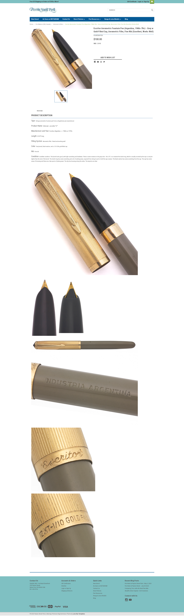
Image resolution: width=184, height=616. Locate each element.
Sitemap (49, 614)
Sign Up (146, 1)
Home (31, 24)
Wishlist (63, 586)
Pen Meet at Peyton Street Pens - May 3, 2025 (138, 583)
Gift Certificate (132, 1)
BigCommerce (62, 614)
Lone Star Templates (79, 614)
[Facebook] (95, 62)
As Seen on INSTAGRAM (51, 19)
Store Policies (79, 19)
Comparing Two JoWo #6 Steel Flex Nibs (136, 588)
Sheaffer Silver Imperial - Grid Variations (136, 591)
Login (139, 1)
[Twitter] (104, 62)
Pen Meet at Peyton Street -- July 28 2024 (137, 586)
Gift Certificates (66, 583)
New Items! (35, 19)
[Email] (98, 62)
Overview (39, 111)
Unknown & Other (58, 24)
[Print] (101, 62)
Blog (126, 19)
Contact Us (66, 19)
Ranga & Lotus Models (112, 19)
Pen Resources (94, 19)
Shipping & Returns (66, 591)
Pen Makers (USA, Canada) (43, 24)
